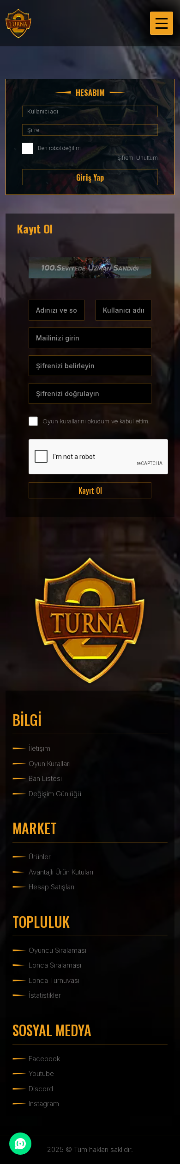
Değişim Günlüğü (55, 793)
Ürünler (40, 856)
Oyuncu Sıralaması (57, 950)
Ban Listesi (45, 778)
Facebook (44, 1058)
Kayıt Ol (90, 490)
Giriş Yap (90, 177)
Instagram (44, 1103)
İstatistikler (45, 995)
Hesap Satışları (51, 886)
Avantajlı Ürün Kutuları (61, 872)
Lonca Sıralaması (55, 965)
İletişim (39, 748)
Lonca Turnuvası (54, 980)
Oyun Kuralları (50, 763)
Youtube (41, 1073)
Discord (41, 1088)
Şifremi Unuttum (137, 157)
